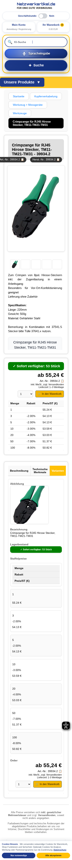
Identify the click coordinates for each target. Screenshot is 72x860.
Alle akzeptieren (53, 855)
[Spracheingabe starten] (36, 53)
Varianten (58, 470)
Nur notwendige (19, 855)
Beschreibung (19, 470)
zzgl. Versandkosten (53, 384)
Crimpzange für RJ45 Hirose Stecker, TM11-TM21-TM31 (32, 534)
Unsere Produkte (22, 82)
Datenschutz (60, 850)
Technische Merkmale (40, 471)
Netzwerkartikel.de (36, 5)
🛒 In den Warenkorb (49, 393)
